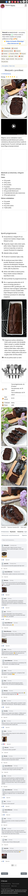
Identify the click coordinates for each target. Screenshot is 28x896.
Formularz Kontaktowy (6, 883)
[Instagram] (18, 1)
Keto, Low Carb (18, 59)
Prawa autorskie (15, 883)
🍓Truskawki (17, 51)
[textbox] (14, 540)
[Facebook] (6, 1)
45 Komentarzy (7, 74)
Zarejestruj (20, 531)
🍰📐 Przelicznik (6, 48)
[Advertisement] (14, 18)
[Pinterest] (12, 1)
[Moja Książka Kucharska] (26, 2)
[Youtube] (15, 1)
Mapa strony (14, 886)
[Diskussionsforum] (23, 2)
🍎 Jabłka (21, 56)
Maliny (3, 59)
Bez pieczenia (5, 61)
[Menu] (26, 5)
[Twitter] (9, 1)
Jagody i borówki (10, 59)
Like (2, 559)
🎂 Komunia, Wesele (13, 53)
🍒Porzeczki (15, 48)
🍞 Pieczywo (23, 53)
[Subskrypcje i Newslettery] (20, 3)
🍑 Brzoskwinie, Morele (7, 51)
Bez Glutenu (4, 56)
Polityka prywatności (5, 886)
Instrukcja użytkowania (6, 888)
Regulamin (13, 531)
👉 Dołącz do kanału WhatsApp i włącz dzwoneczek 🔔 (14, 42)
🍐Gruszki (10, 56)
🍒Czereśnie (4, 53)
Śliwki (16, 56)
